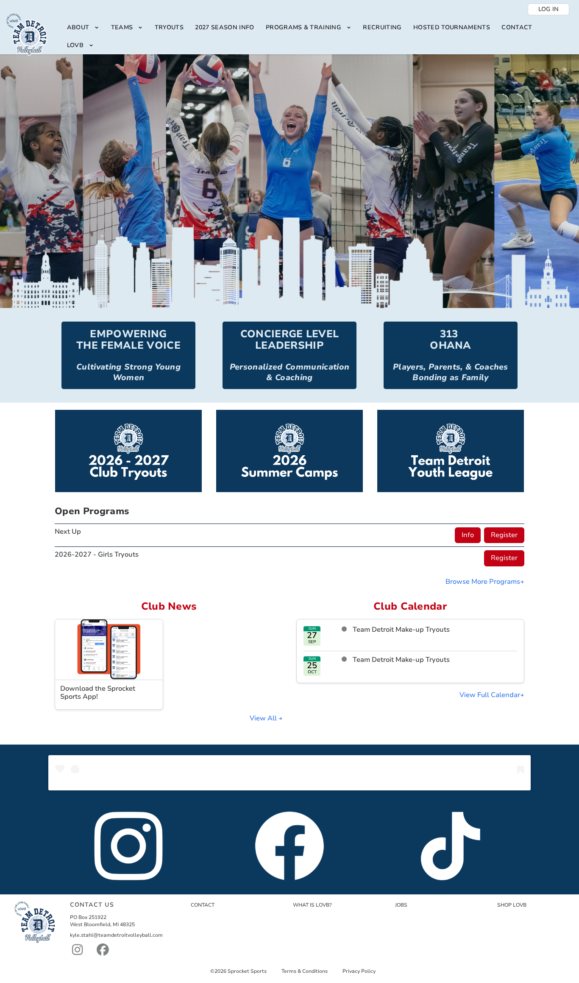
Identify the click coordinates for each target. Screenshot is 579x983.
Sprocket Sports (247, 971)
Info (468, 535)
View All (264, 718)
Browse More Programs (482, 581)
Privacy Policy (359, 971)
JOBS (401, 905)
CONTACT (202, 905)
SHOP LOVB (511, 905)
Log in (548, 9)
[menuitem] (83, 27)
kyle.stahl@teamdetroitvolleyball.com (116, 935)
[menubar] (316, 36)
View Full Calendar (489, 695)
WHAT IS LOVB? (312, 905)
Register (504, 535)
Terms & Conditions (304, 971)
